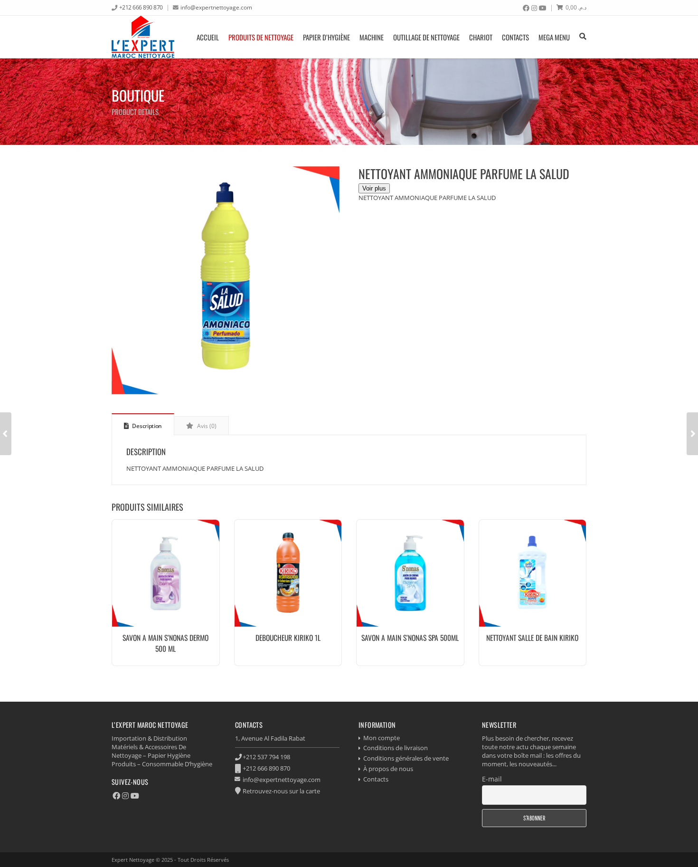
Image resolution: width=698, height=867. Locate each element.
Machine (371, 37)
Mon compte (381, 738)
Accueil (208, 37)
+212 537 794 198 (266, 757)
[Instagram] (534, 8)
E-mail (492, 778)
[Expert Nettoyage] (143, 37)
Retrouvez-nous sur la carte (281, 791)
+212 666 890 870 (141, 7)
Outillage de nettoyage (426, 37)
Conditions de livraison (395, 747)
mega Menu (554, 37)
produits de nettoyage (260, 37)
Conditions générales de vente (406, 758)
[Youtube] (543, 8)
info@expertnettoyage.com (216, 7)
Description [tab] (146, 426)
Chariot (480, 37)
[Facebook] (526, 8)
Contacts (515, 37)
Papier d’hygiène (326, 37)
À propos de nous (388, 768)
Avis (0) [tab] (206, 426)
